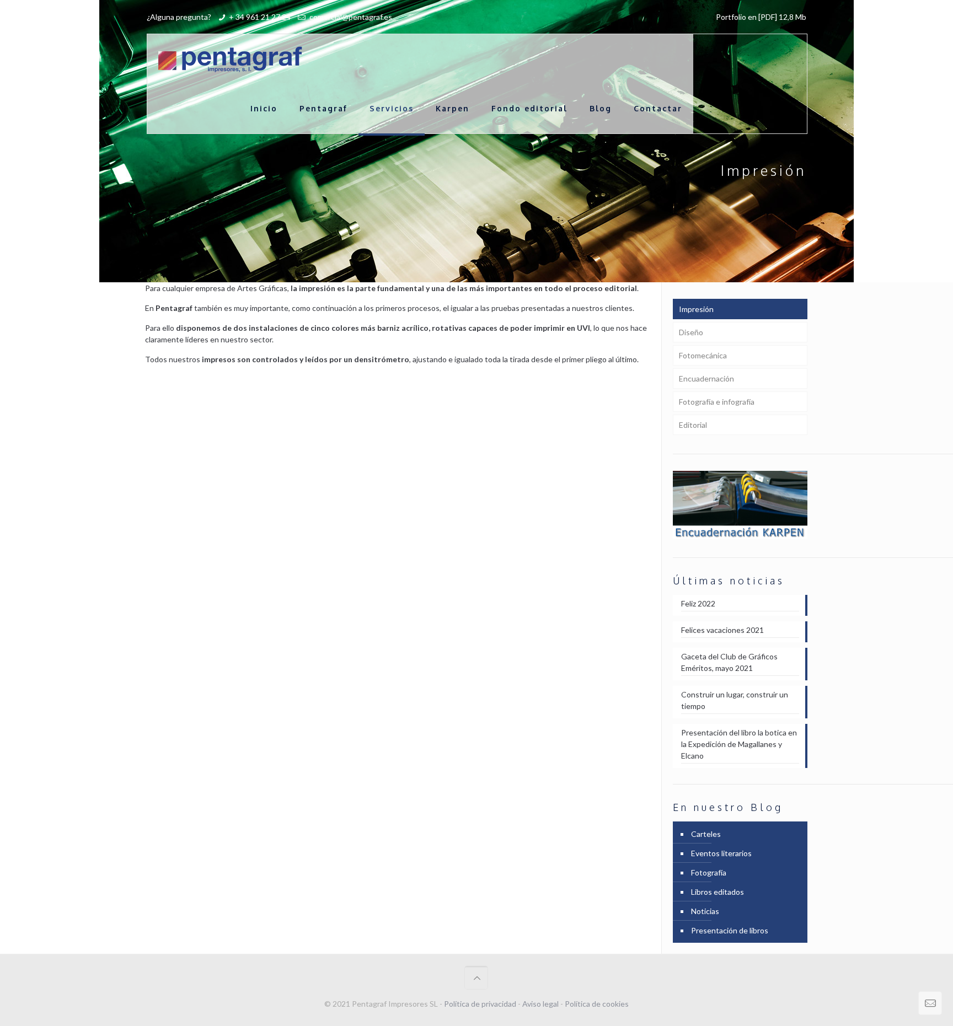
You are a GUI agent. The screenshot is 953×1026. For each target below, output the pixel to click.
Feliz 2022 (698, 603)
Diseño (691, 332)
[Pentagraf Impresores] (230, 59)
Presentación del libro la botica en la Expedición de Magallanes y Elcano (739, 744)
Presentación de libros (729, 930)
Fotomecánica (703, 355)
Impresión (696, 309)
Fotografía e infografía (716, 401)
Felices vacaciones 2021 (722, 630)
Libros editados (717, 891)
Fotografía (708, 872)
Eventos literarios (721, 853)
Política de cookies (597, 1003)
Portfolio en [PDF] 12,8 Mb (761, 17)
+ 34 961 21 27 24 (260, 17)
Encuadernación (706, 378)
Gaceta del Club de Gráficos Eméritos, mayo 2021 (729, 662)
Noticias (705, 911)
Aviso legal (540, 1003)
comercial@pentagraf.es (350, 17)
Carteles (706, 834)
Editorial (693, 424)
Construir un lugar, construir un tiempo (734, 700)
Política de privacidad (480, 1003)
